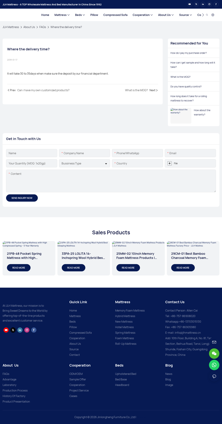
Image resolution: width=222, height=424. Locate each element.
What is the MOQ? (180, 76)
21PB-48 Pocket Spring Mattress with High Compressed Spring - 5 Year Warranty (28, 256)
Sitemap (142, 417)
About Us (29, 27)
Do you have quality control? (186, 86)
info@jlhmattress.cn (188, 333)
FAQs (42, 27)
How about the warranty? (202, 112)
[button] (203, 14)
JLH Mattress (11, 27)
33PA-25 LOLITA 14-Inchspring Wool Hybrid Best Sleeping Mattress (83, 256)
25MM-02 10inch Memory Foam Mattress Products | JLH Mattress (135, 256)
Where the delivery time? (66, 27)
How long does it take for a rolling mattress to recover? (188, 98)
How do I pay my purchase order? (188, 53)
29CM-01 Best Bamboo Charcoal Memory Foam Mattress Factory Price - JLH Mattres (192, 256)
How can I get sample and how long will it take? (192, 65)
